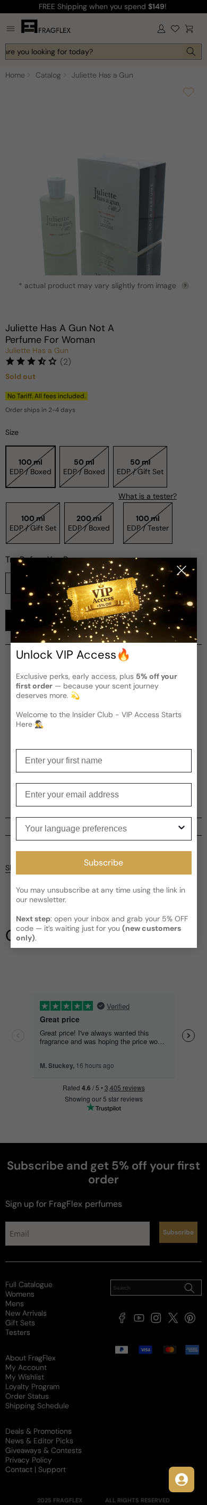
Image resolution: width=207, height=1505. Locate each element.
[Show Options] (181, 829)
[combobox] (100, 829)
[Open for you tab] (181, 1479)
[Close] (181, 571)
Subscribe (103, 862)
